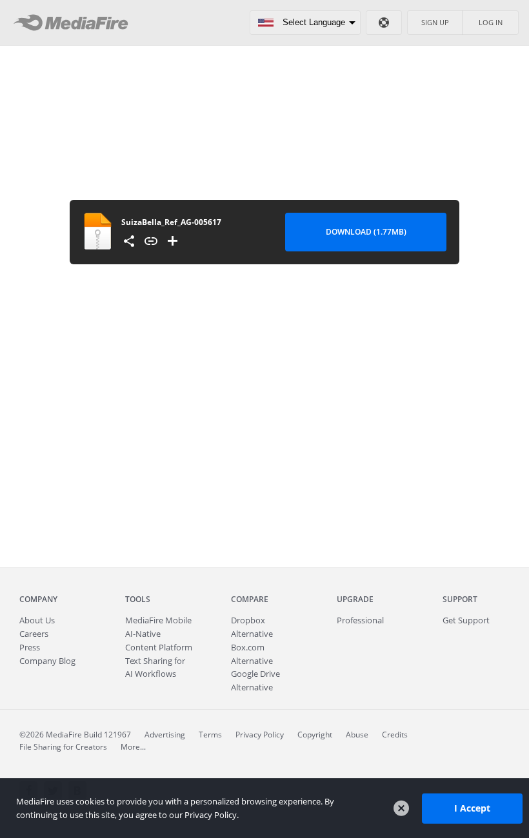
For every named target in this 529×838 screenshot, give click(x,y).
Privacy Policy (259, 734)
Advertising (165, 734)
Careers (33, 633)
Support (460, 599)
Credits (395, 734)
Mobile (158, 620)
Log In (491, 22)
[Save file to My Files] (173, 241)
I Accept (472, 808)
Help (383, 22)
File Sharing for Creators (63, 746)
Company (38, 599)
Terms (210, 734)
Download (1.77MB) (366, 231)
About (37, 620)
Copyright (314, 734)
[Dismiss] (401, 808)
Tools (137, 599)
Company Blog (47, 661)
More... (133, 746)
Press (29, 647)
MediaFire (74, 22)
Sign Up (435, 22)
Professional (360, 620)
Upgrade (355, 599)
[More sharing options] (129, 241)
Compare (249, 599)
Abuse (357, 734)
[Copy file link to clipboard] (151, 241)
